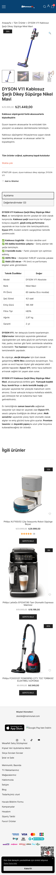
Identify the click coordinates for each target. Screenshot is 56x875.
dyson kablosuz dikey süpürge (32, 172)
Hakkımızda (8, 779)
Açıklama (8, 195)
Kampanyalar (8, 806)
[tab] (28, 195)
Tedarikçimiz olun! (11, 794)
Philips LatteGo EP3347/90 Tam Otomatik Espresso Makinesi (28, 603)
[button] (50, 33)
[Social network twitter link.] (24, 739)
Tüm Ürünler (20, 22)
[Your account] (49, 7)
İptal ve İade (8, 757)
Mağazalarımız (9, 775)
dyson (15, 172)
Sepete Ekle (28, 541)
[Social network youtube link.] (39, 739)
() (34, 534)
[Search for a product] (44, 6)
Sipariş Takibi (8, 816)
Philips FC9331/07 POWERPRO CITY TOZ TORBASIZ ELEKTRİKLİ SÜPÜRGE (28, 679)
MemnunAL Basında (11, 765)
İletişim (5, 784)
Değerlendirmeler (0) (15, 202)
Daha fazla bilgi (10, 863)
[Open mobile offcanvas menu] (4, 6)
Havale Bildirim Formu (12, 801)
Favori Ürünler (9, 821)
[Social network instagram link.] (17, 739)
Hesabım (6, 811)
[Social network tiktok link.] (32, 739)
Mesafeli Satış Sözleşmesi (14, 743)
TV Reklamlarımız (10, 770)
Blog (4, 789)
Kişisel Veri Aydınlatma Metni (16, 748)
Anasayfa (6, 22)
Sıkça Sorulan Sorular (12, 753)
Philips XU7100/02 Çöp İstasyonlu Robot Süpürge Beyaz (28, 522)
